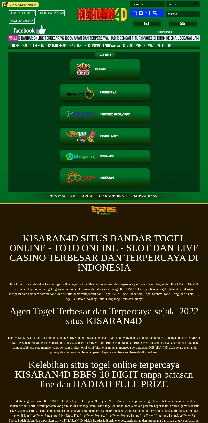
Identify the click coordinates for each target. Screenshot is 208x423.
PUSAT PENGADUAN (22, 20)
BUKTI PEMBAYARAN (51, 13)
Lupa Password (165, 32)
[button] (147, 24)
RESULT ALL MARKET (22, 13)
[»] (20, 4)
